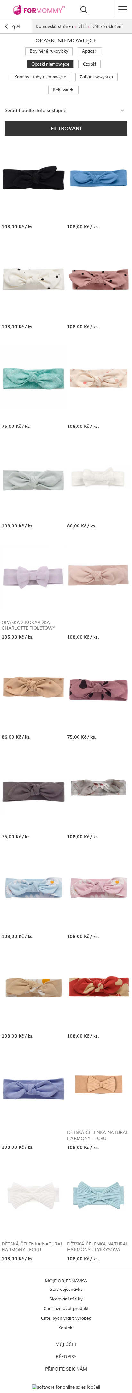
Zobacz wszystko (96, 77)
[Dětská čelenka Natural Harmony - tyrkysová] (99, 1198)
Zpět (15, 26)
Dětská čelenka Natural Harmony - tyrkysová (97, 1246)
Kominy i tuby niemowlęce (40, 77)
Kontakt (66, 1327)
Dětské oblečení (106, 26)
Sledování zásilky (66, 1298)
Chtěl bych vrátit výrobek (66, 1318)
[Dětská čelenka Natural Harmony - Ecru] (99, 1087)
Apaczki (89, 51)
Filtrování (66, 128)
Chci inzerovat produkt (66, 1308)
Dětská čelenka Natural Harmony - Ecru (97, 1135)
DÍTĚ (82, 26)
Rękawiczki (63, 89)
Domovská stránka (54, 26)
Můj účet (66, 1344)
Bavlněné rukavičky (49, 51)
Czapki (89, 64)
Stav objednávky (66, 1289)
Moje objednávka (66, 1280)
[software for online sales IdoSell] (66, 1387)
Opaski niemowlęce (50, 64)
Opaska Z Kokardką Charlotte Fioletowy (28, 625)
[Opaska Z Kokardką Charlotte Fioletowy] (33, 577)
